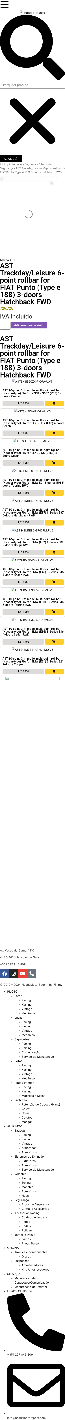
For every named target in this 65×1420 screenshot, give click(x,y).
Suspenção (21, 1261)
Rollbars (27, 1230)
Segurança (31, 164)
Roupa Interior (24, 1082)
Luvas (18, 1017)
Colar (25, 1113)
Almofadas (29, 1148)
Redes (26, 1221)
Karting (27, 1004)
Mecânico (28, 1013)
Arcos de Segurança (35, 1204)
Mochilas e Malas (33, 1096)
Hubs (25, 1195)
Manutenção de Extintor (30, 1287)
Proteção (20, 1100)
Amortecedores (32, 1265)
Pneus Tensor (31, 1243)
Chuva (26, 1109)
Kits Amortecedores (35, 1269)
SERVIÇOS (14, 1274)
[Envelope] (22, 973)
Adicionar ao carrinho (29, 325)
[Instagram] (13, 973)
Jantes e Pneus (24, 1235)
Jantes (26, 1239)
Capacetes (21, 1039)
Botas (18, 1061)
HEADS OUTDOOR (19, 1291)
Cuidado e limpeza (34, 1217)
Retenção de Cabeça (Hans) (41, 1104)
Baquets (19, 1130)
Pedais (26, 1226)
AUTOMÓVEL (16, 1126)
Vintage (27, 1009)
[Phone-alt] (31, 973)
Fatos (18, 996)
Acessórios (29, 1152)
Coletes (27, 1117)
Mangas (27, 1122)
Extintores (29, 1161)
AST (12, 260)
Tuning (26, 1182)
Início (3, 164)
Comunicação (31, 1052)
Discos (26, 1256)
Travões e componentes (30, 1252)
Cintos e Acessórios (35, 1208)
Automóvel (15, 164)
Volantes (20, 1174)
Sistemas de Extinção (29, 1156)
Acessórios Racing (27, 1213)
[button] (32, 48)
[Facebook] (4, 973)
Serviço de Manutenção (38, 1056)
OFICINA (13, 1248)
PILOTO (12, 991)
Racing (26, 1000)
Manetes (27, 1187)
